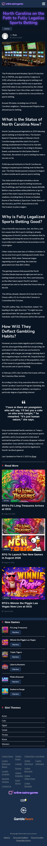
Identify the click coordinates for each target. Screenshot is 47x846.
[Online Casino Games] (13, 3)
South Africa (18, 781)
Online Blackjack (28, 762)
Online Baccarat (28, 769)
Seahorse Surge (17, 689)
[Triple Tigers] (5, 657)
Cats (4, 720)
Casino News (7, 756)
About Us (7, 838)
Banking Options (5, 780)
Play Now (15, 632)
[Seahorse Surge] (5, 694)
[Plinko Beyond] (5, 681)
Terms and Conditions (20, 838)
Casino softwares (39, 762)
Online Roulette (28, 784)
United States (18, 757)
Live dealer (40, 756)
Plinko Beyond (16, 677)
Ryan (15, 35)
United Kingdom (19, 774)
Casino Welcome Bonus (6, 764)
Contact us (6, 786)
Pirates (5, 734)
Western (5, 744)
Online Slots (29, 756)
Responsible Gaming (23, 840)
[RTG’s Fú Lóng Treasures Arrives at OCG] (23, 486)
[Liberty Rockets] (5, 669)
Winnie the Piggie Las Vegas (23, 640)
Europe (18, 768)
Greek (4, 730)
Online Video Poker (29, 777)
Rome (4, 739)
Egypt (4, 725)
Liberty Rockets (17, 664)
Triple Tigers (16, 652)
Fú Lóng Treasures (18, 627)
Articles (7, 29)
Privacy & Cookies (37, 838)
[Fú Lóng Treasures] (5, 632)
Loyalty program (5, 772)
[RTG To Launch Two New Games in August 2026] (23, 534)
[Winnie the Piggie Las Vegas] (5, 644)
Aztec (4, 716)
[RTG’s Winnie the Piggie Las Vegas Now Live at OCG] (23, 583)
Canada (18, 764)
